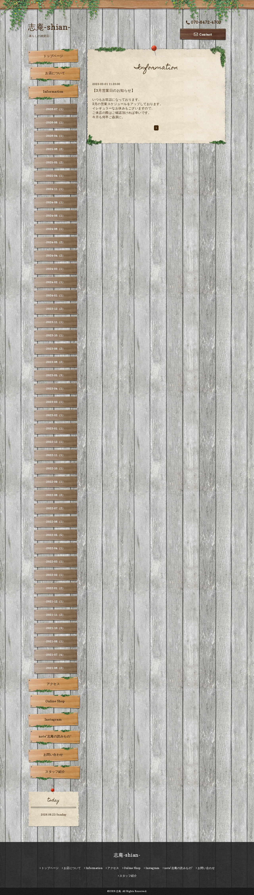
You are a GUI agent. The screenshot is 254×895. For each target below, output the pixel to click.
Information (53, 92)
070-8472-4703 (206, 22)
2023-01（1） (55, 428)
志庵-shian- (49, 27)
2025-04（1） (55, 175)
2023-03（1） (55, 402)
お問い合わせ (53, 755)
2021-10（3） (55, 628)
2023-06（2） (55, 362)
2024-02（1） (55, 282)
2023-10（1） (55, 335)
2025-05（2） (55, 162)
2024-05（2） (55, 242)
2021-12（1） (55, 601)
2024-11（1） (55, 189)
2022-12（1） (55, 441)
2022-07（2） (55, 508)
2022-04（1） (55, 548)
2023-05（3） (55, 375)
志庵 (118, 891)
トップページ (53, 56)
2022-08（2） (55, 495)
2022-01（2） (55, 588)
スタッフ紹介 (55, 772)
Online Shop (55, 701)
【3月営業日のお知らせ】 (113, 90)
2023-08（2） (55, 348)
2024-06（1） (55, 229)
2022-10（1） (55, 468)
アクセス (53, 684)
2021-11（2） (55, 614)
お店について (55, 73)
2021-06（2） (55, 668)
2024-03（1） (55, 268)
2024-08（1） (55, 215)
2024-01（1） (55, 295)
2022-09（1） (55, 481)
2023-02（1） (55, 415)
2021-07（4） (55, 654)
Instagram (53, 719)
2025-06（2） (55, 149)
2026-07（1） (55, 109)
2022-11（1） (55, 455)
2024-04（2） (55, 255)
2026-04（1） (55, 135)
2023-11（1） (55, 322)
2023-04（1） (55, 388)
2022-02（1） (55, 574)
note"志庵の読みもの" (55, 736)
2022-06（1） (55, 521)
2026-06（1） (55, 122)
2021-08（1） (55, 641)
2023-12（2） (55, 308)
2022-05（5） (55, 535)
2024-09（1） (55, 202)
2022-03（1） (55, 561)
